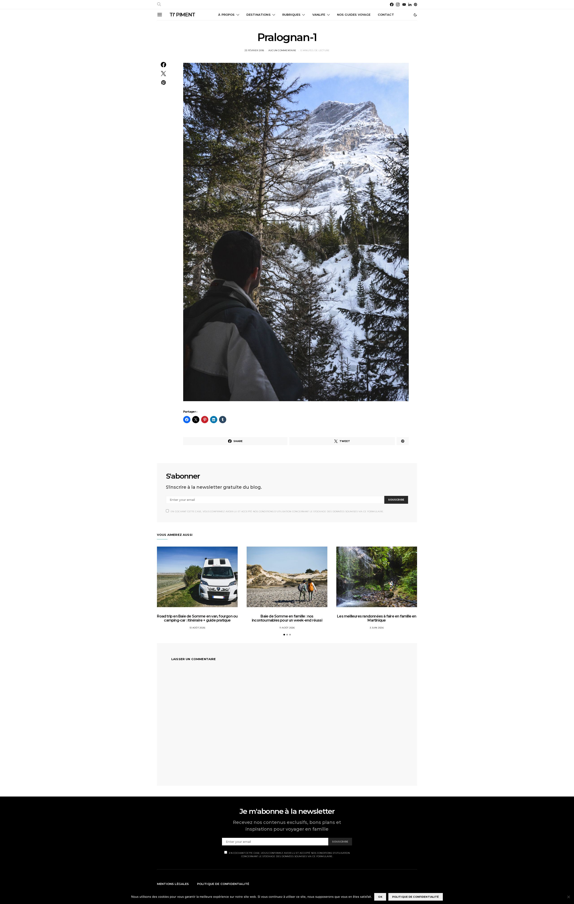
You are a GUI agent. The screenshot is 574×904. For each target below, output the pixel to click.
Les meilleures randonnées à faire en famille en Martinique (376, 618)
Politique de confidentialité (223, 884)
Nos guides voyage (354, 14)
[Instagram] (398, 4)
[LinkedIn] (409, 4)
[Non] (568, 897)
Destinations (258, 14)
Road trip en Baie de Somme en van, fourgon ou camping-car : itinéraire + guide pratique (197, 618)
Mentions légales (173, 884)
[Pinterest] (415, 4)
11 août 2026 (287, 627)
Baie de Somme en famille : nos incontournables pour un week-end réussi (287, 618)
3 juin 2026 (377, 627)
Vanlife (318, 14)
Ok (380, 896)
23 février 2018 (254, 50)
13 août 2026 (197, 627)
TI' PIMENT (182, 15)
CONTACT (386, 14)
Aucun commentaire (282, 50)
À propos (226, 14)
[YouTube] (404, 4)
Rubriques (291, 14)
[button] (415, 15)
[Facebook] (392, 4)
